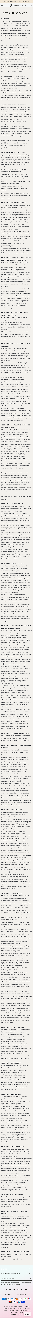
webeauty (12, 1306)
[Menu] (2, 5)
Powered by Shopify (16, 1314)
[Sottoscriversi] (31, 1279)
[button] (26, 5)
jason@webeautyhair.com (12, 1259)
